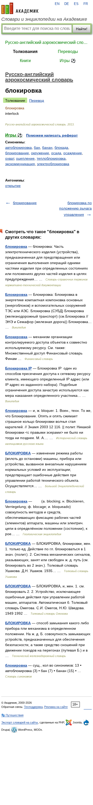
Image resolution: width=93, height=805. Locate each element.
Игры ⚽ (68, 60)
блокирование (17, 153)
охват (9, 158)
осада (56, 153)
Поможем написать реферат (52, 135)
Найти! (81, 29)
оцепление (25, 158)
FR (85, 4)
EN (57, 4)
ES (76, 4)
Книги (25, 60)
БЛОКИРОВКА (18, 453)
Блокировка (16, 294)
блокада (61, 147)
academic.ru (19, 8)
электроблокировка (53, 164)
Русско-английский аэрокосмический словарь (46, 42)
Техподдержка (33, 706)
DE (66, 4)
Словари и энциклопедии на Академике (44, 19)
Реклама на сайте (56, 706)
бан (37, 147)
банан (47, 147)
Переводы (68, 51)
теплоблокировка (51, 158)
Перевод (36, 100)
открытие (13, 186)
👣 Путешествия (12, 715)
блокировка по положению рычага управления (75, 209)
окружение (40, 153)
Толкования (25, 51)
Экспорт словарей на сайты (19, 722)
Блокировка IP (18, 368)
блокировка (16, 246)
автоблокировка (18, 147)
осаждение (72, 153)
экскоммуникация (20, 164)
